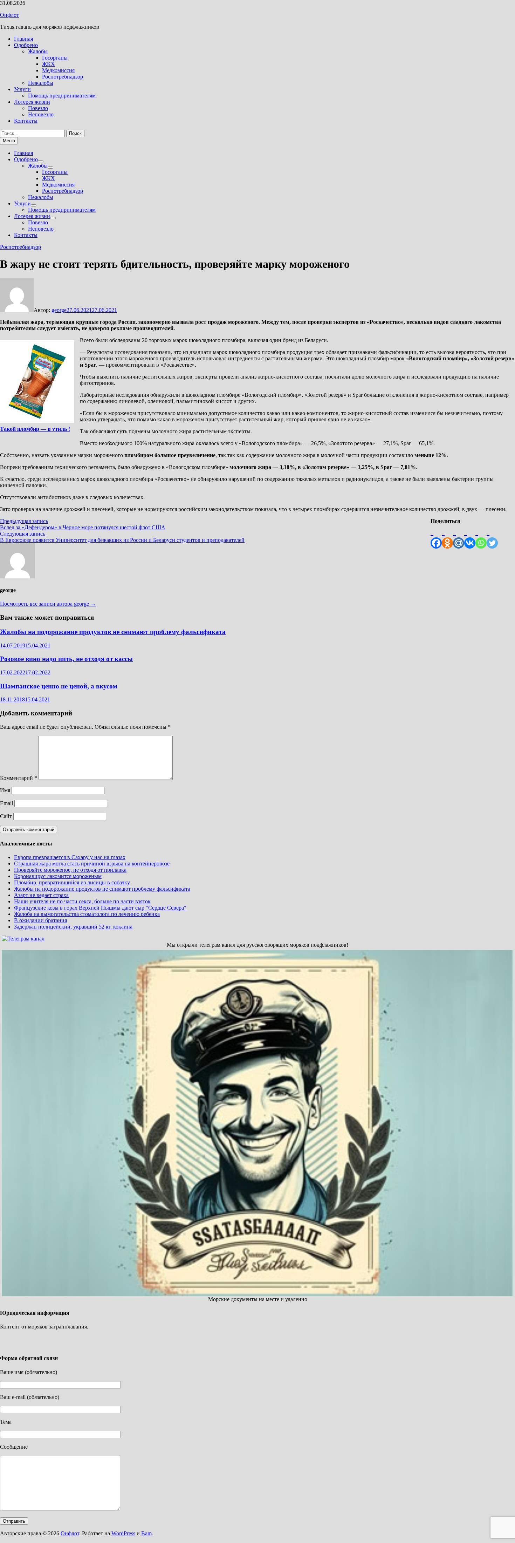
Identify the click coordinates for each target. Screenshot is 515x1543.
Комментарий (18, 778)
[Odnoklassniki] (447, 536)
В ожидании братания (40, 920)
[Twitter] (492, 536)
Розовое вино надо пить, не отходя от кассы (66, 658)
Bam (146, 1533)
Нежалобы (40, 83)
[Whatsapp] (481, 536)
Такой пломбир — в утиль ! (35, 429)
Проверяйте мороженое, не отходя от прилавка (70, 870)
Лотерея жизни (32, 102)
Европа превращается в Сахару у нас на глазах (69, 857)
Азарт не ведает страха (41, 895)
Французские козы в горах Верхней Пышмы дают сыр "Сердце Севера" (100, 908)
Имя (5, 790)
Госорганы (55, 58)
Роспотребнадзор (62, 77)
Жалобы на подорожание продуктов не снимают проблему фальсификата (113, 631)
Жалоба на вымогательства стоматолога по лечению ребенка (87, 914)
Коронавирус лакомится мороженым (58, 876)
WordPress (123, 1533)
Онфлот (9, 15)
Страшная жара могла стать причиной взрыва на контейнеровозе (92, 863)
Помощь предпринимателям (62, 95)
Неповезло (41, 114)
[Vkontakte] (469, 536)
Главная (23, 39)
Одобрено (26, 45)
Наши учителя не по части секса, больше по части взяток (82, 901)
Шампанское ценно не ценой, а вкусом (58, 686)
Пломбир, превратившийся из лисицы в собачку (72, 882)
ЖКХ (48, 64)
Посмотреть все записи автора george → (48, 604)
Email (6, 803)
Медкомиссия (58, 70)
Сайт (6, 816)
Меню (9, 140)
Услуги (22, 89)
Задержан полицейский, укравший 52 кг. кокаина (73, 927)
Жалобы (38, 51)
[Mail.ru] (458, 536)
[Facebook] (436, 536)
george (59, 310)
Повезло (38, 108)
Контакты (25, 121)
